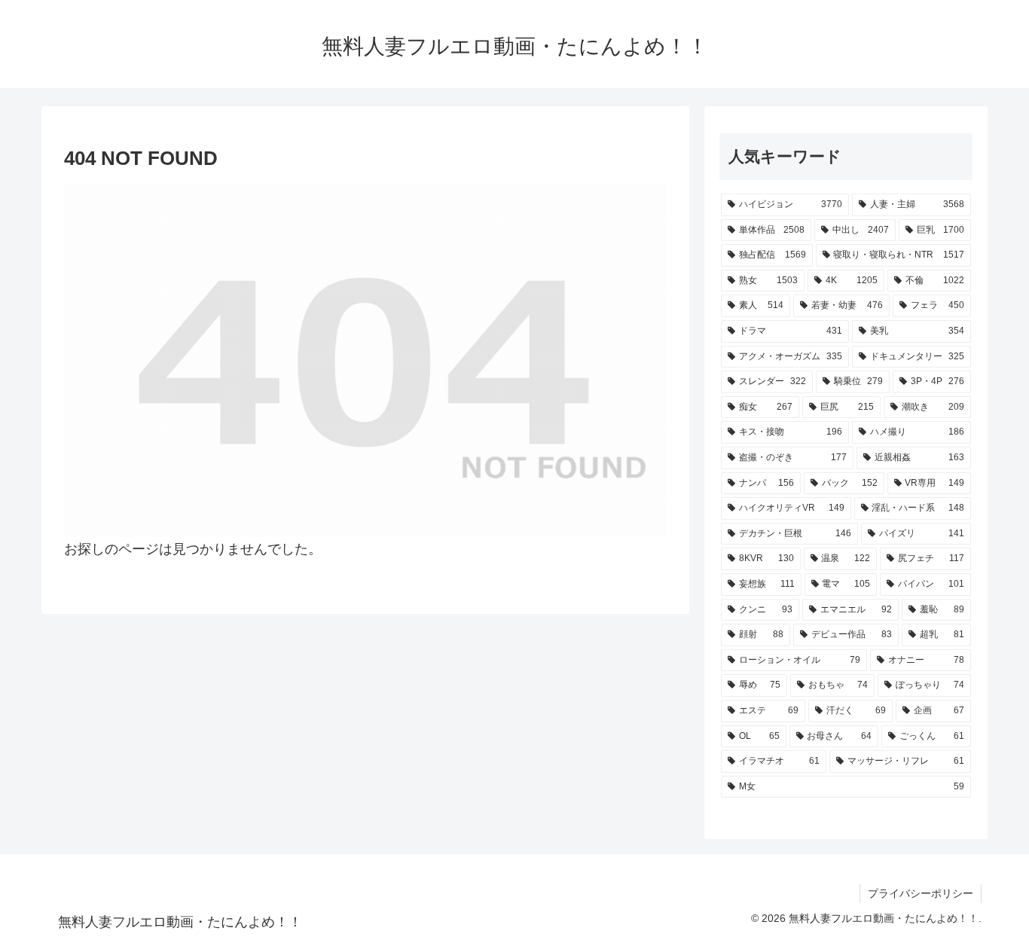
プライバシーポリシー (920, 893)
